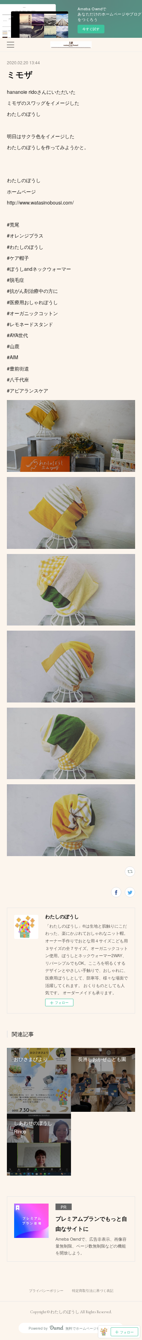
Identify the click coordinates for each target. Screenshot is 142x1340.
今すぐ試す (91, 28)
